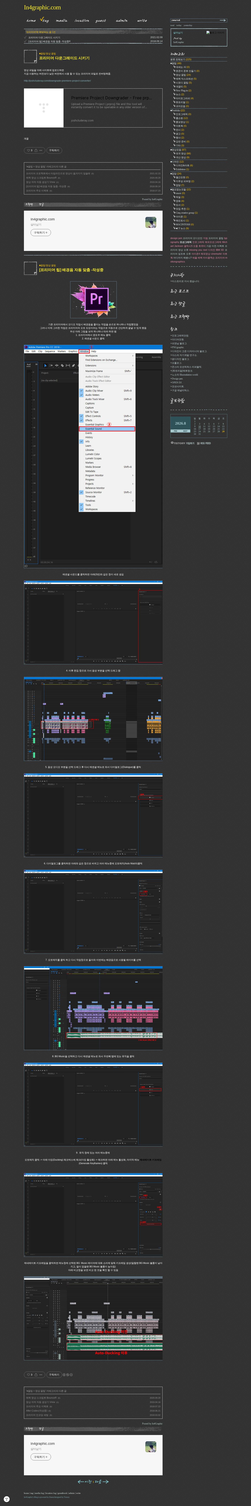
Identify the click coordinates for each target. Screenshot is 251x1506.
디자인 (211, 250)
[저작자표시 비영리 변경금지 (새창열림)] (67, 1374)
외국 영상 (183, 153)
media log (39, 1493)
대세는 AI (183, 67)
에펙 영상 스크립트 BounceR (41, 177)
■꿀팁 (30, 166)
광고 (180, 133)
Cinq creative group (187, 212)
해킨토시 (182, 220)
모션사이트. (178, 386)
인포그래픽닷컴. (180, 335)
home (26, 1493)
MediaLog (60, 20)
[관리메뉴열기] (7, 1499)
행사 (180, 137)
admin (72, 1493)
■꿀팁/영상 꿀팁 (47, 53)
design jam (176, 238)
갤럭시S (188, 246)
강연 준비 (182, 141)
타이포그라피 (185, 98)
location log (50, 1493)
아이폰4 (196, 253)
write (78, 1493)
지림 (205, 238)
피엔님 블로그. (179, 343)
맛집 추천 (182, 209)
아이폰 (181, 216)
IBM (218, 250)
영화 (180, 201)
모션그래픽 (186, 242)
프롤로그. (177, 363)
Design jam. (177, 378)
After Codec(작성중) (36, 1410)
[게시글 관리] (40, 150)
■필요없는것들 (180, 189)
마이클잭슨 (209, 257)
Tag (44, 20)
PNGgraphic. (178, 347)
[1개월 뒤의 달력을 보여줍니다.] (185, 431)
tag (32, 1493)
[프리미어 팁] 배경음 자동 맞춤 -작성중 (48, 41)
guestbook (62, 1493)
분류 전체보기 (180, 59)
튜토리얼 (182, 102)
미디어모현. (178, 339)
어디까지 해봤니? (182, 257)
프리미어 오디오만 (193, 238)
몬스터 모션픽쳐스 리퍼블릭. (187, 367)
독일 (180, 197)
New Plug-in (183, 90)
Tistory (67, 1497)
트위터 (202, 246)
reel (205, 250)
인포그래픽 (183, 114)
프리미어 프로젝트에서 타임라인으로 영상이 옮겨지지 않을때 (58, 173)
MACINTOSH (185, 224)
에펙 (200, 257)
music (180, 193)
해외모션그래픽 (213, 242)
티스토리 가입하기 (182, 443)
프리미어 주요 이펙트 (37, 190)
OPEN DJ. (177, 382)
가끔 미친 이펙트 (215, 246)
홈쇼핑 (182, 118)
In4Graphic (28, 1497)
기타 (180, 145)
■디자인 (177, 161)
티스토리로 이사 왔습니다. (186, 281)
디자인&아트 (184, 165)
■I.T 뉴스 (182, 228)
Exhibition (182, 169)
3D (222, 250)
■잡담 (175, 173)
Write (142, 20)
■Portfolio (177, 110)
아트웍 (181, 126)
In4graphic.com (42, 7)
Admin (121, 20)
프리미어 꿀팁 (215, 238)
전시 (180, 129)
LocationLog (80, 20)
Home (30, 20)
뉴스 (180, 94)
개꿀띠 (181, 86)
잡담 (180, 185)
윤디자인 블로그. (181, 359)
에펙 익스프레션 (186, 78)
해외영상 (205, 253)
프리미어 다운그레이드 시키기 (44, 37)
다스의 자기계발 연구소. (184, 355)
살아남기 (36, 224)
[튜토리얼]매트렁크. (182, 370)
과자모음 (182, 106)
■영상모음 (178, 149)
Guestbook (99, 20)
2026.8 (180, 423)
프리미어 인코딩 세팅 (37, 1415)
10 (199, 426)
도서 (180, 205)
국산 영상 (182, 157)
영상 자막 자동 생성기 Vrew (40, 182)
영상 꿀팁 (40, 166)
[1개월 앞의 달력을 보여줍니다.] (176, 431)
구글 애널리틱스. (181, 390)
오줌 (195, 246)
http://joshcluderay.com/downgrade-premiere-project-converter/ (57, 80)
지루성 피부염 (185, 181)
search (176, 20)
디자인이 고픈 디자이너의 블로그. (189, 351)
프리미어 (220, 257)
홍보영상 (182, 122)
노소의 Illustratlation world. (185, 374)
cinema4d (216, 253)
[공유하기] (36, 150)
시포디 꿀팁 (184, 82)
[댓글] (42, 205)
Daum (51, 1497)
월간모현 (182, 177)
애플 (194, 257)
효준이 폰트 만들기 (187, 71)
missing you (195, 250)
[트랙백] (29, 205)
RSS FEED (204, 443)
